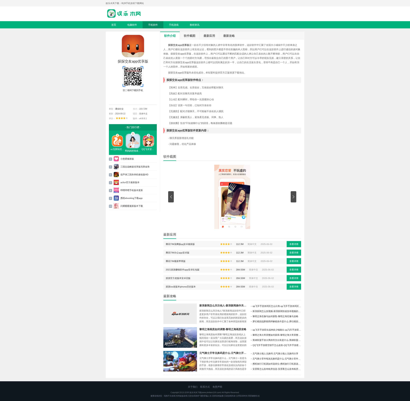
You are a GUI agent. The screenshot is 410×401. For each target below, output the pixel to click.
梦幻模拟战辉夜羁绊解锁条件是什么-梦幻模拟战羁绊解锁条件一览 (277, 321)
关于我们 (192, 386)
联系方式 (205, 386)
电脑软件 (132, 24)
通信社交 (119, 109)
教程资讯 (194, 24)
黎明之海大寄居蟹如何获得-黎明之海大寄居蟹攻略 (277, 335)
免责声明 (217, 386)
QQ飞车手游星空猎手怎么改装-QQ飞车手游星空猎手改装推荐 (277, 345)
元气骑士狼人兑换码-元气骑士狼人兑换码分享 (275, 353)
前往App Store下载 (133, 97)
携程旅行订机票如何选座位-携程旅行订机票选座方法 (277, 364)
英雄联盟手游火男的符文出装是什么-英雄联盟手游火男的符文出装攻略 (277, 340)
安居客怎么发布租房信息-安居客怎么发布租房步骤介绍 (277, 369)
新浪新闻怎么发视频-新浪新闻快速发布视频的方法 (277, 311)
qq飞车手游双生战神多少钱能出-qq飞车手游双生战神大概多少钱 (277, 329)
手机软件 (153, 24)
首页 (113, 24)
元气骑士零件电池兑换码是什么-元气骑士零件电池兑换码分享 (277, 358)
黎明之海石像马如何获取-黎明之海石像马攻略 (275, 316)
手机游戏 (174, 24)
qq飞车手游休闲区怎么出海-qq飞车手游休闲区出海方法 (277, 306)
